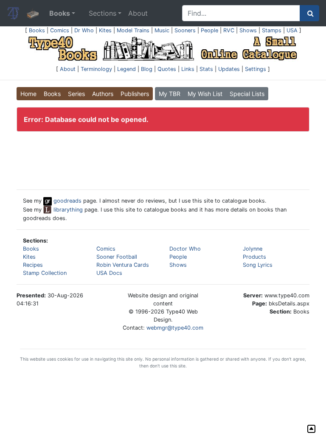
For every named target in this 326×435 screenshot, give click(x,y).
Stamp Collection (45, 273)
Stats (206, 69)
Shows (248, 30)
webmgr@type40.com (174, 328)
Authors (102, 93)
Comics (59, 30)
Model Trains (133, 30)
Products (254, 257)
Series (76, 93)
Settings (255, 69)
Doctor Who (185, 249)
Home (28, 93)
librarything (67, 209)
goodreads (67, 201)
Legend (126, 69)
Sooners (185, 30)
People (209, 30)
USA (292, 30)
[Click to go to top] (311, 429)
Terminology (96, 69)
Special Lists (247, 93)
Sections (102, 13)
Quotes (166, 69)
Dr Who (84, 30)
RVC (228, 30)
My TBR (169, 93)
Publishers (135, 93)
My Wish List (205, 93)
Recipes (33, 265)
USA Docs (109, 273)
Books (37, 30)
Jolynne (252, 249)
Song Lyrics (258, 265)
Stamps (271, 30)
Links (187, 69)
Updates (229, 69)
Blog (146, 69)
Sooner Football (116, 257)
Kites (105, 30)
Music (162, 30)
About (138, 13)
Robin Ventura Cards (122, 265)
